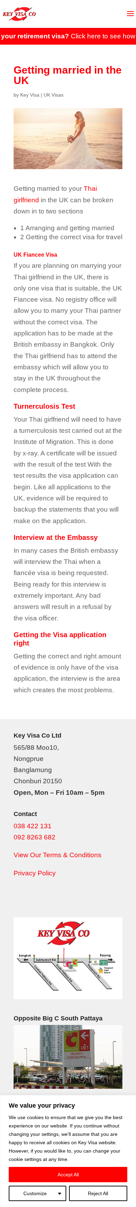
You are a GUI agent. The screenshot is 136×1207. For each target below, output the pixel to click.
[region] (68, 1151)
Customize (35, 1193)
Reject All (98, 1193)
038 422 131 (33, 826)
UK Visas (53, 95)
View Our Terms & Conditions (57, 855)
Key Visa (29, 95)
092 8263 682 (34, 837)
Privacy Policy (35, 873)
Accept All (68, 1174)
